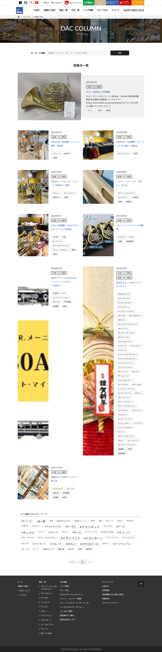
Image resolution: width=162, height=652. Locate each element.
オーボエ (57, 302)
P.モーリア (110, 521)
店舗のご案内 (49, 10)
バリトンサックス (125, 419)
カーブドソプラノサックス (128, 324)
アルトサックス (124, 298)
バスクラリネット (112, 537)
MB (101, 521)
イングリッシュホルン (61, 297)
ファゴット (138, 423)
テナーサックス (124, 397)
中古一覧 (75, 10)
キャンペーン (123, 328)
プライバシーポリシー (111, 603)
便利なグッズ (49, 549)
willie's (120, 521)
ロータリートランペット (127, 445)
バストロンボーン (129, 537)
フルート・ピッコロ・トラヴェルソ (49, 587)
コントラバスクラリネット (128, 354)
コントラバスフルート (126, 363)
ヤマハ (106, 543)
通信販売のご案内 (67, 615)
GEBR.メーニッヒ (60, 293)
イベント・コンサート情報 (70, 598)
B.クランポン (28, 520)
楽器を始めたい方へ (68, 619)
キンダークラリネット (126, 333)
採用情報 (105, 590)
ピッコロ (26, 543)
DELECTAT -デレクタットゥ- (71, 594)
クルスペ (122, 237)
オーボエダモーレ (136, 315)
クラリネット (136, 346)
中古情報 (63, 582)
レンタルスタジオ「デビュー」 (72, 607)
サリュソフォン (124, 376)
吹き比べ (68, 153)
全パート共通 (46, 633)
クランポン (108, 526)
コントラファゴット (126, 367)
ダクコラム (27, 17)
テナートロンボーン (126, 402)
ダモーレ (139, 393)
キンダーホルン (124, 337)
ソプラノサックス (125, 393)
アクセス (23, 595)
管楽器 (56, 306)
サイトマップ (107, 582)
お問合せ (105, 586)
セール (77, 532)
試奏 (100, 110)
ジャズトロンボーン (126, 380)
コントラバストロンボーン (128, 359)
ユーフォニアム (124, 153)
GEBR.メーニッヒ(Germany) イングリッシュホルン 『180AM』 (64, 281)
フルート (122, 432)
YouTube (130, 521)
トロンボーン (123, 197)
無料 (74, 250)
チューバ (57, 153)
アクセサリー (37, 526)
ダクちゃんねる (108, 532)
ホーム (20, 582)
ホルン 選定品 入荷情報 (98, 91)
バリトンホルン (124, 423)
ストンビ (54, 532)
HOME (37, 10)
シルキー (42, 532)
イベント (115, 10)
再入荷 (56, 493)
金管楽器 (130, 241)
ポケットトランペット (126, 436)
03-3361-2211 (133, 10)
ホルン (91, 110)
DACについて (25, 590)
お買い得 (25, 526)
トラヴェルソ (123, 410)
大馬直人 (136, 197)
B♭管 (56, 237)
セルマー (65, 532)
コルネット (123, 350)
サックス (136, 371)
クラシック (123, 346)
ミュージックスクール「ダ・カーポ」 (75, 603)
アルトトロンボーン (126, 303)
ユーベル (71, 488)
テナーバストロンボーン (127, 193)
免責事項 (105, 598)
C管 (64, 237)
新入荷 (71, 549)
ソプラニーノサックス (126, 389)
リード (36, 549)
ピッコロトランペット (61, 245)
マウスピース (90, 544)
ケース (121, 526)
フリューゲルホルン (61, 250)
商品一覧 (63, 10)
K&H (93, 521)
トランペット (58, 241)
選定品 (108, 110)
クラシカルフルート (126, 341)
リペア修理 (64, 586)
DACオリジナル (124, 294)
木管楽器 (68, 302)
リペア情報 (88, 10)
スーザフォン (123, 384)
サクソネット (123, 371)
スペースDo (102, 10)
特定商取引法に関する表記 (112, 594)
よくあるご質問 (66, 611)
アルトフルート (124, 307)
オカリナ (122, 320)
